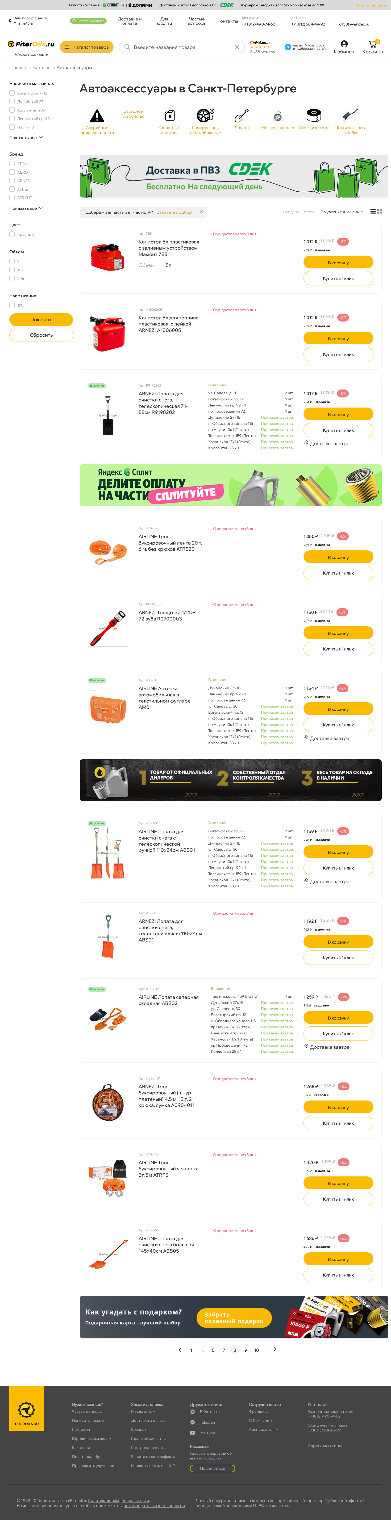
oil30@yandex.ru (354, 24)
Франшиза (259, 1411)
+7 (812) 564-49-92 (308, 24)
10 (256, 1350)
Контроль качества (149, 1447)
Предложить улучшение (94, 1465)
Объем (16, 251)
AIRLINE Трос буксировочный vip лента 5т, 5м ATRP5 (169, 1168)
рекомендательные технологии (154, 1505)
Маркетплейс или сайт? (153, 1465)
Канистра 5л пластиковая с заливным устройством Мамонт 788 (169, 248)
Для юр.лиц (164, 21)
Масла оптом (143, 1411)
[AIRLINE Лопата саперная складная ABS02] (108, 1019)
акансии (81, 1447)
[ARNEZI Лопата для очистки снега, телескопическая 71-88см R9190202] (108, 415)
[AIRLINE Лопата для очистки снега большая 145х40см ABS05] (108, 1254)
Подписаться (212, 1468)
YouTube (207, 1433)
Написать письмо (88, 1420)
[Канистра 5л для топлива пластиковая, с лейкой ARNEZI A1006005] (108, 333)
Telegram (208, 1422)
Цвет (14, 224)
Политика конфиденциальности (118, 1500)
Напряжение (22, 295)
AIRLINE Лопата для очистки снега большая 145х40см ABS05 (166, 1244)
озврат (138, 1429)
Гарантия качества (148, 1438)
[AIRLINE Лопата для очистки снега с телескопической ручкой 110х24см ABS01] (108, 853)
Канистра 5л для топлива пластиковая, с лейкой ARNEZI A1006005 (168, 324)
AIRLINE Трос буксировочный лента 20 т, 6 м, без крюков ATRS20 (170, 542)
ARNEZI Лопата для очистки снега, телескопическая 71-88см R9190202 (163, 403)
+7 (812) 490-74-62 (258, 24)
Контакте (210, 1411)
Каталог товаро (91, 47)
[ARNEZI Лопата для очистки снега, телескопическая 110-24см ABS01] (108, 937)
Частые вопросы (197, 21)
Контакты (228, 21)
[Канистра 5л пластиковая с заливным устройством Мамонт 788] (108, 257)
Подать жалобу (86, 1456)
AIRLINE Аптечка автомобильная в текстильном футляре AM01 (165, 697)
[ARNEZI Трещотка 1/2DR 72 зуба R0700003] (108, 628)
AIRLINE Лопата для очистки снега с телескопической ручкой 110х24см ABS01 (167, 840)
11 (267, 1350)
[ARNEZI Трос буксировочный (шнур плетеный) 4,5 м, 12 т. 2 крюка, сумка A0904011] (108, 1102)
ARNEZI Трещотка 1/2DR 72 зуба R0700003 (167, 615)
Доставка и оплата (130, 21)
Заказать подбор (174, 212)
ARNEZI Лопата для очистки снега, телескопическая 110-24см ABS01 (170, 930)
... (202, 1350)
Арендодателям (263, 1429)
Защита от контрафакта (153, 1456)
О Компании (260, 1420)
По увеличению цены (340, 211)
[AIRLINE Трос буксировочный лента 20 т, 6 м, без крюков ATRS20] (108, 552)
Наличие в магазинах (31, 83)
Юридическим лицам (91, 1438)
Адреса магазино (325, 1445)
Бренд (16, 154)
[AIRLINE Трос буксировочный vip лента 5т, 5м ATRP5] (108, 1178)
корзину (338, 262)
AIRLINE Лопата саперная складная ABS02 (169, 1000)
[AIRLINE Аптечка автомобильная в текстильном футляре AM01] (108, 710)
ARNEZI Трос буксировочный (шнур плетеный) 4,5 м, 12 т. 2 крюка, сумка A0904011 (166, 1096)
